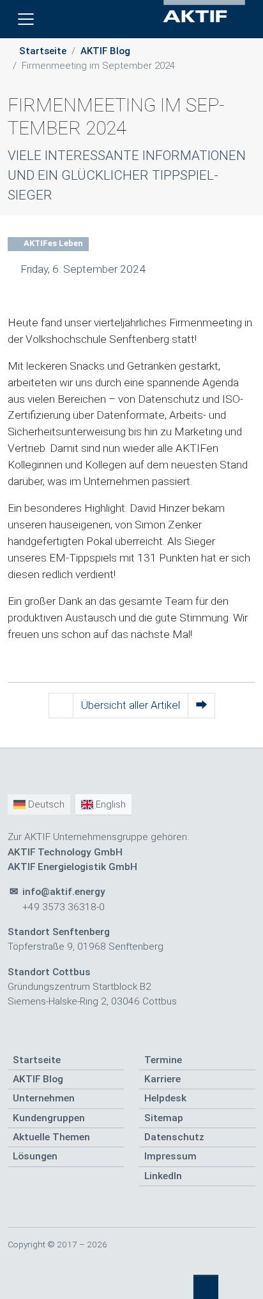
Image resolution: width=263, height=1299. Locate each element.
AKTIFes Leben (52, 243)
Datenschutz (174, 1137)
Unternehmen (44, 1098)
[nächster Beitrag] (201, 705)
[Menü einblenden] (26, 19)
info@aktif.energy (63, 891)
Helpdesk (165, 1098)
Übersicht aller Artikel (130, 705)
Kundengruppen (49, 1118)
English (109, 804)
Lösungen (35, 1156)
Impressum (170, 1156)
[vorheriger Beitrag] (61, 705)
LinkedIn (163, 1176)
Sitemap (163, 1118)
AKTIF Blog (105, 51)
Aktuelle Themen (51, 1137)
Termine (163, 1060)
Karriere (162, 1079)
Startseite (42, 51)
